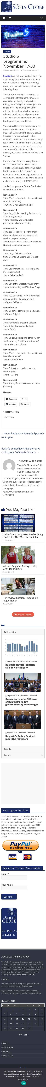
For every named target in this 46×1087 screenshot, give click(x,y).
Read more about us (25, 974)
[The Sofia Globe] (4, 18)
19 (4, 1023)
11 (42, 1014)
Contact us (5, 1051)
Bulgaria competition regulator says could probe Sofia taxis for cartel (20, 450)
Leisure (7, 51)
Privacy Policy (7, 1055)
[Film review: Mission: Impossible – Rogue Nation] (18, 579)
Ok (23, 1083)
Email (5, 874)
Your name (7, 884)
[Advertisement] (23, 783)
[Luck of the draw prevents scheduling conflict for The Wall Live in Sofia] (18, 515)
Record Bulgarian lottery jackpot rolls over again (22, 435)
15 (23, 1019)
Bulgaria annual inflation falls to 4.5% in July (20, 666)
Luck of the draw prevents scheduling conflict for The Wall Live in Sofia (23, 536)
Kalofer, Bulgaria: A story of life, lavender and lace (20, 567)
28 (17, 1028)
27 (11, 1028)
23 (29, 1023)
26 (4, 1028)
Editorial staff (7, 1047)
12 (4, 1019)
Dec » (26, 1035)
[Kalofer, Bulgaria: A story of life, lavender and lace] (18, 547)
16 (29, 1019)
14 (17, 1019)
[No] (43, 1077)
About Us (5, 1043)
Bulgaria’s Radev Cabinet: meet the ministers (20, 737)
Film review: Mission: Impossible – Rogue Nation (21, 599)
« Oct (20, 1035)
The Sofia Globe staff (30, 70)
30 (29, 1028)
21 (17, 1023)
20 (11, 1023)
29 (23, 1028)
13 (11, 1019)
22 (23, 1023)
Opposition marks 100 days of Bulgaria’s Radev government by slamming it (21, 701)
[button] (23, 632)
